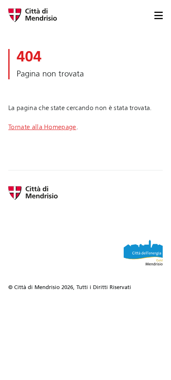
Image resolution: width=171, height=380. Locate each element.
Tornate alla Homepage (42, 127)
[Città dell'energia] (143, 252)
